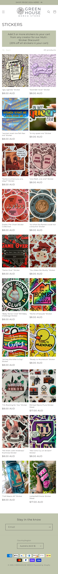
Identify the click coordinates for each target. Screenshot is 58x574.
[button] (3, 12)
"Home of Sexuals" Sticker (41, 314)
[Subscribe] (49, 527)
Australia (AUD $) (28, 546)
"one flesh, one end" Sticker (42, 179)
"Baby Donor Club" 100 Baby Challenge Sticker (14, 315)
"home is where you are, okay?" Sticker (12, 180)
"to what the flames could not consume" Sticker (43, 226)
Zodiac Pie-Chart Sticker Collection (13, 226)
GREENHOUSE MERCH (23, 565)
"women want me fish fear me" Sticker (13, 134)
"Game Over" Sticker (11, 270)
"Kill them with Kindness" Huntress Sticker (13, 452)
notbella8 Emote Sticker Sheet (40, 497)
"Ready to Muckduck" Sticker (42, 359)
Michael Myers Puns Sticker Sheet (42, 406)
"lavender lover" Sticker (40, 90)
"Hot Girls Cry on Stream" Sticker (41, 452)
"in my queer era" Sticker (40, 133)
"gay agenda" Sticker (11, 90)
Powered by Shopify (42, 565)
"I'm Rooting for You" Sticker (14, 405)
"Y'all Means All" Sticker (12, 496)
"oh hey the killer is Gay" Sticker (12, 360)
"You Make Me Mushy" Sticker (42, 270)
